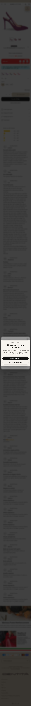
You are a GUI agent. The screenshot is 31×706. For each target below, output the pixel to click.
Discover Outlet (15, 358)
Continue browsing (15, 362)
